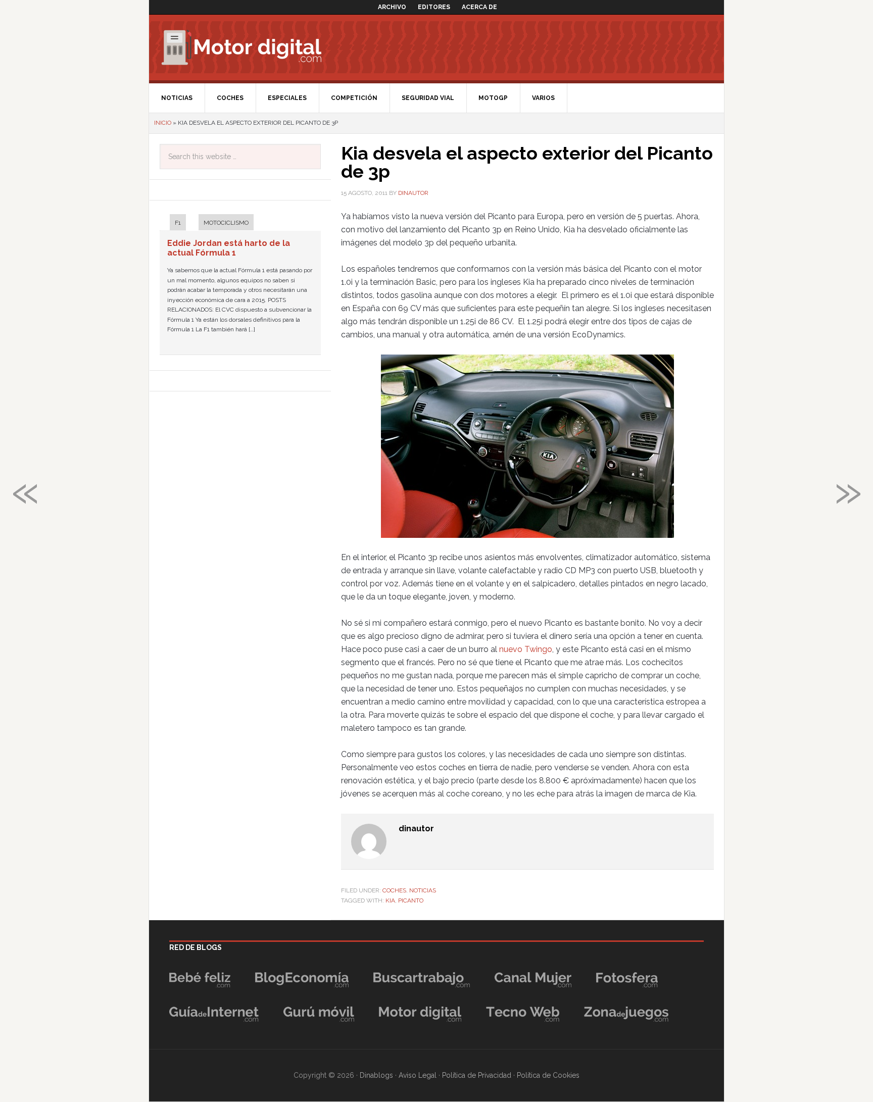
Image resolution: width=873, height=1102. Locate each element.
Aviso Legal (418, 1075)
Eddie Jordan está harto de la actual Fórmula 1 (228, 248)
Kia (390, 900)
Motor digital (247, 47)
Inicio (162, 122)
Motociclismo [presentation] (226, 222)
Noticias (422, 890)
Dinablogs (376, 1075)
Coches (394, 890)
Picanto (410, 900)
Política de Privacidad (476, 1075)
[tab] (173, 223)
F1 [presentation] (178, 222)
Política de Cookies (548, 1075)
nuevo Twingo (525, 649)
